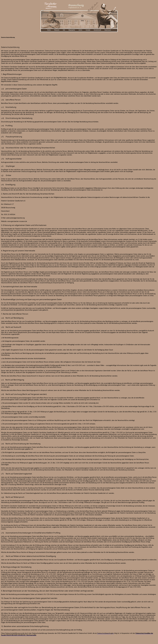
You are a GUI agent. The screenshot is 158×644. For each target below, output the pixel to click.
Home (49, 30)
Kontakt (88, 30)
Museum (56, 30)
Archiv (80, 30)
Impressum (107, 30)
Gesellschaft (97, 30)
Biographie (72, 30)
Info (64, 30)
